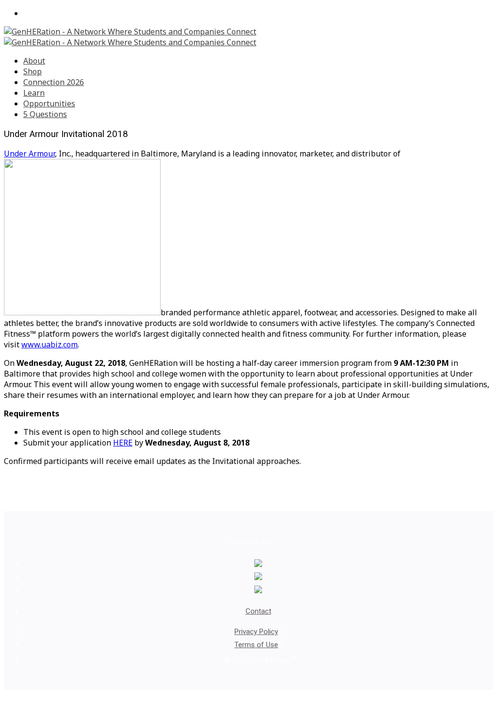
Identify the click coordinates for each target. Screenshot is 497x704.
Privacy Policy (256, 631)
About (34, 60)
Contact (258, 611)
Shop (32, 71)
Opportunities (49, 103)
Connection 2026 (53, 82)
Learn (34, 92)
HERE (123, 442)
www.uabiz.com (49, 344)
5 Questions (45, 114)
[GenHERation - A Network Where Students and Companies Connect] (130, 37)
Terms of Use (256, 644)
